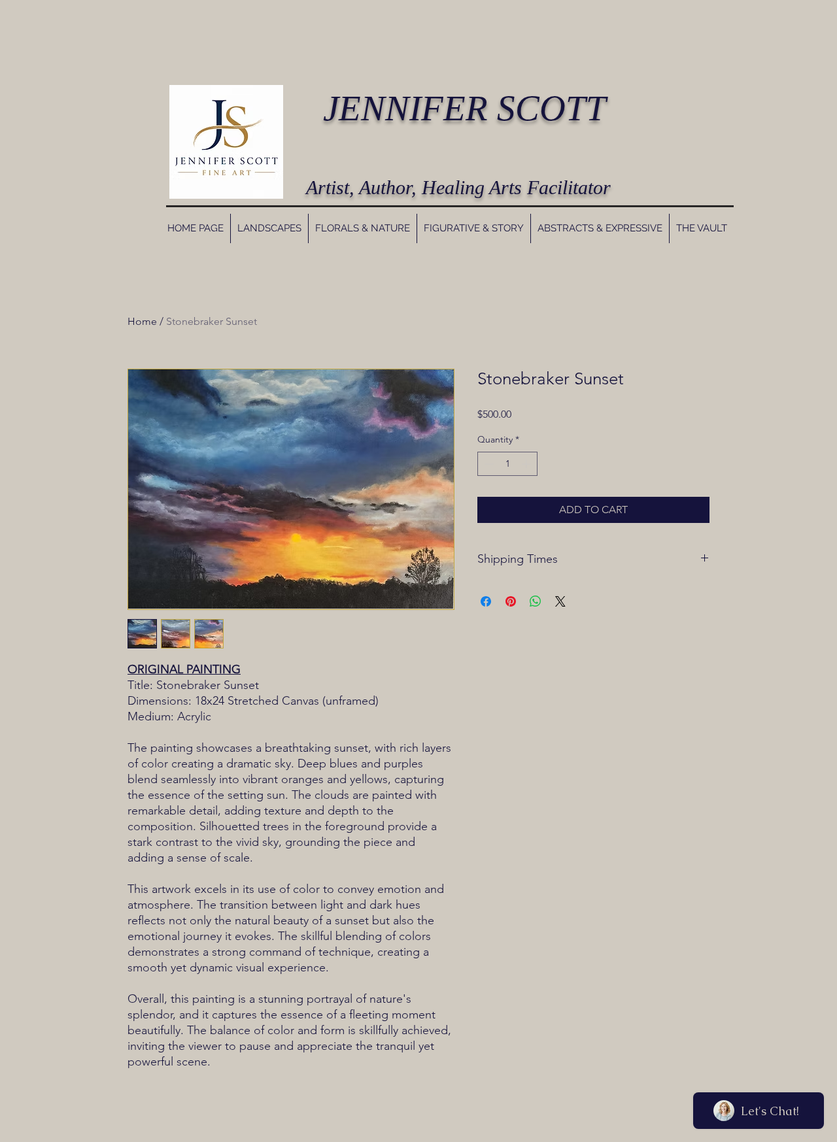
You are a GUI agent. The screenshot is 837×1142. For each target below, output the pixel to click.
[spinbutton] (507, 463)
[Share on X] (560, 601)
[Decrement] (487, 463)
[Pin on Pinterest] (511, 601)
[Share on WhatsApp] (535, 601)
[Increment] (527, 463)
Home (142, 321)
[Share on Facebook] (486, 601)
